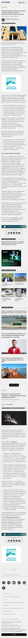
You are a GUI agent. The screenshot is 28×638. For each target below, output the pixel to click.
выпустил (23, 95)
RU (22, 2)
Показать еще (14, 385)
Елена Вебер (9, 404)
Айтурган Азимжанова (11, 19)
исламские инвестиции (10, 23)
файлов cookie (19, 631)
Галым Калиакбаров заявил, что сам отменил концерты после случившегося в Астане (13, 335)
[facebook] (3, 588)
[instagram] (3, 582)
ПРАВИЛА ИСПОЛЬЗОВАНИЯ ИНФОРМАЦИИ (13, 608)
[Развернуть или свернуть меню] (26, 2)
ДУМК (3, 23)
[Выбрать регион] (19, 2)
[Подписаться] (26, 576)
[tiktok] (19, 582)
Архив (4, 599)
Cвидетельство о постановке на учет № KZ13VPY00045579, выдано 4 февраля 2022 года (11, 625)
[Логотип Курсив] (5, 2)
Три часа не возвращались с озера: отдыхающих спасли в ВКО (12, 359)
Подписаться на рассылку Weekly (10, 574)
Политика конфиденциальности (11, 596)
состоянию (6, 166)
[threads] (24, 582)
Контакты (5, 605)
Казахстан (22, 408)
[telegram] (8, 582)
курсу (23, 168)
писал (9, 191)
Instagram (14, 441)
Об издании (6, 593)
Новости (4, 7)
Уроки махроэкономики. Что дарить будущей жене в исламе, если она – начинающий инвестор (12, 243)
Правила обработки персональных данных (14, 602)
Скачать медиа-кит (8, 611)
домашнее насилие (6, 408)
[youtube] (14, 582)
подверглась (11, 522)
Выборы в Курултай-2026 (9, 614)
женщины (17, 408)
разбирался (15, 218)
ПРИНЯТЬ (14, 634)
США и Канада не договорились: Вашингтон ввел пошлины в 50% (13, 312)
